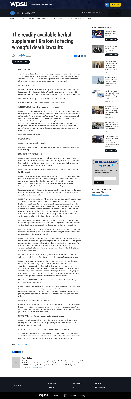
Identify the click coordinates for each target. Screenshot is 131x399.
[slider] (20, 13)
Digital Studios (35, 18)
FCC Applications (100, 387)
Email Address (98, 176)
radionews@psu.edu (100, 195)
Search (74, 387)
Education (58, 18)
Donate (116, 5)
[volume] (17, 13)
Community (46, 18)
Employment (52, 383)
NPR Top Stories (22, 344)
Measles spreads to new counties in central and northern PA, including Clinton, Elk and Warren (112, 95)
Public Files (98, 383)
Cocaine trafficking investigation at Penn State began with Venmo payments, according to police (111, 65)
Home (12, 18)
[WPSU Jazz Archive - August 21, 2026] (98, 49)
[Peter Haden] (16, 362)
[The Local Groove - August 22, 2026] (98, 34)
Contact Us (51, 387)
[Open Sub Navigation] (19, 18)
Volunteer (87, 18)
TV (17, 18)
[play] (12, 13)
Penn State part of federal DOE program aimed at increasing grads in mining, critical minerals (112, 111)
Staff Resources (76, 383)
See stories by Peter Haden (32, 368)
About (68, 18)
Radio (23, 18)
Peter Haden (21, 55)
